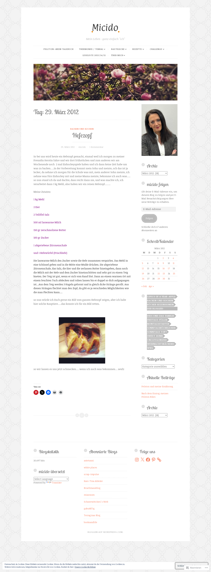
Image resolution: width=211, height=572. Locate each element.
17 (169, 268)
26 (143, 278)
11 (173, 263)
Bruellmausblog (92, 488)
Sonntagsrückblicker (161, 327)
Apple (172, 296)
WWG (150, 347)
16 (164, 268)
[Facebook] (148, 459)
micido (82, 147)
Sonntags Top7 (157, 331)
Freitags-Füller (157, 319)
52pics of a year (157, 296)
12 (143, 268)
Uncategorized (157, 339)
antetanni (89, 460)
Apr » (151, 286)
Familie (169, 315)
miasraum (89, 494)
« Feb (144, 286)
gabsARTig (89, 508)
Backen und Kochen (82, 128)
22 (159, 273)
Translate (57, 482)
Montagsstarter (158, 323)
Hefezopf (82, 135)
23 (164, 273)
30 (164, 278)
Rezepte (137, 49)
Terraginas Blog (92, 515)
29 (159, 278)
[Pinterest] (153, 459)
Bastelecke (117, 49)
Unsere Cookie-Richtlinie (85, 567)
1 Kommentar (96, 147)
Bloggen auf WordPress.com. (105, 532)
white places (90, 467)
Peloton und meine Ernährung (157, 386)
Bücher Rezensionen (160, 304)
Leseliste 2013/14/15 (94, 55)
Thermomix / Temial (91, 49)
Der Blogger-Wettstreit (155, 308)
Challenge (156, 49)
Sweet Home (155, 335)
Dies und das (155, 315)
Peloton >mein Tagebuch (59, 49)
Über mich (117, 55)
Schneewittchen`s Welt (96, 501)
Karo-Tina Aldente (93, 481)
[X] (142, 459)
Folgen (149, 218)
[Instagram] (136, 459)
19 (143, 273)
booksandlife (90, 522)
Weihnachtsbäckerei (160, 343)
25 (174, 273)
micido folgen (158, 184)
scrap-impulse (91, 474)
